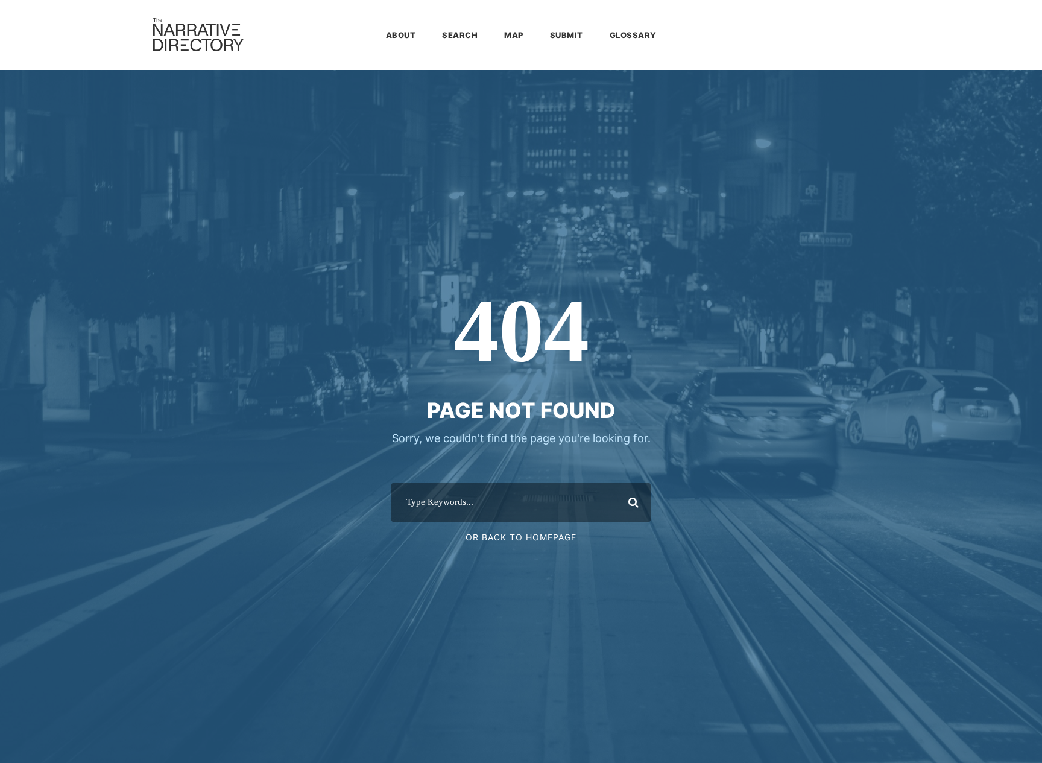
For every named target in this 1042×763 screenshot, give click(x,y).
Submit (566, 35)
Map (513, 35)
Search (460, 35)
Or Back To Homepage (521, 537)
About (401, 35)
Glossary (633, 35)
